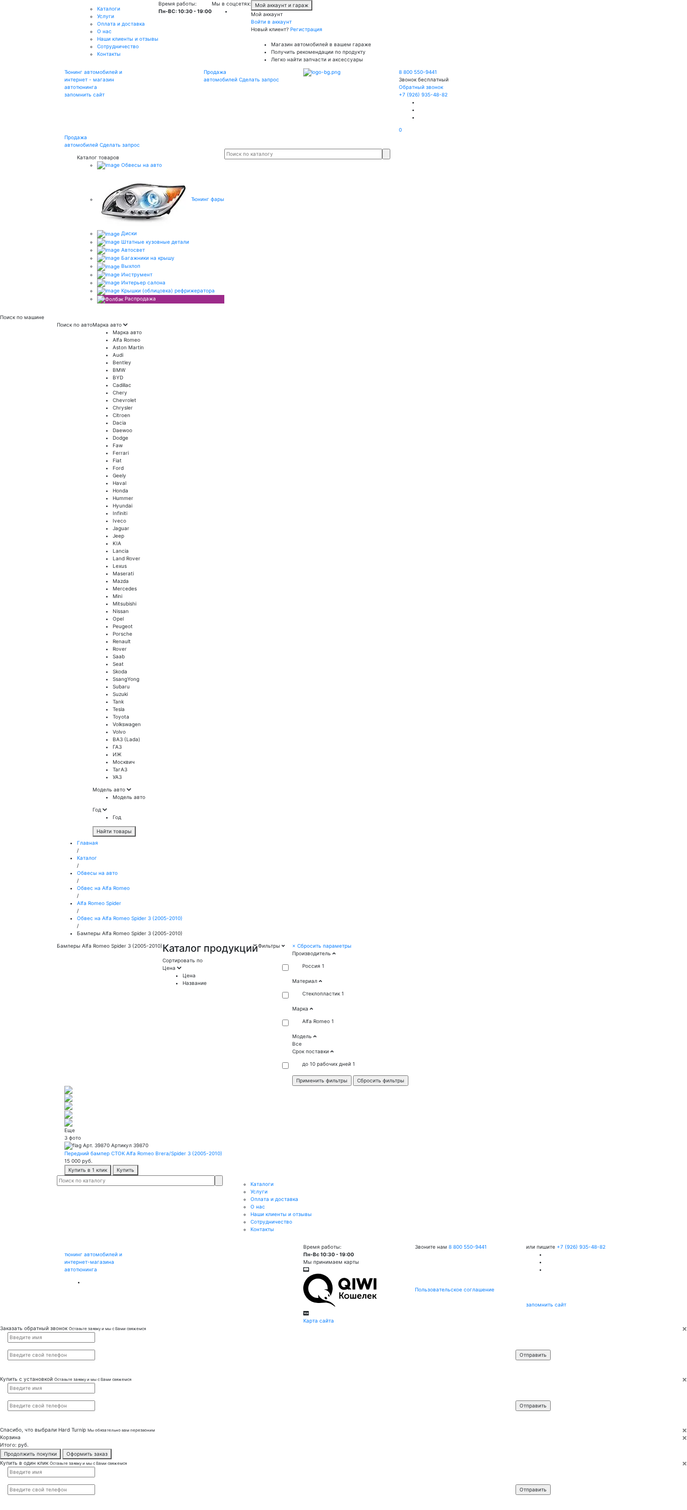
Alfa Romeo (316, 1021)
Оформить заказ (87, 1454)
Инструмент (136, 274)
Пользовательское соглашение (454, 1289)
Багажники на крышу (147, 258)
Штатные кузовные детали (154, 242)
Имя (527, 1337)
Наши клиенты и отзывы (127, 39)
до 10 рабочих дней (326, 1064)
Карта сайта (318, 1321)
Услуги (105, 16)
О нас (104, 31)
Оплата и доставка (121, 24)
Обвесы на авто (141, 165)
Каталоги (108, 9)
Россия (311, 966)
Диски (128, 233)
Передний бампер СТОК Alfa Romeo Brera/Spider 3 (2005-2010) (143, 1153)
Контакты (109, 54)
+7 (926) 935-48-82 (423, 94)
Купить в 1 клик (87, 1170)
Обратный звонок (421, 87)
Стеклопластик (321, 993)
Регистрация (306, 29)
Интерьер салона (142, 282)
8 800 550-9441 (418, 72)
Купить (125, 1170)
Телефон (531, 1345)
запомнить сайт (84, 94)
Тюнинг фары (207, 199)
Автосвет (132, 250)
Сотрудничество (118, 46)
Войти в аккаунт (271, 22)
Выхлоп (130, 266)
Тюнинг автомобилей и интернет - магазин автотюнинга (93, 79)
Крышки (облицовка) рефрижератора (167, 290)
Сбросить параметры (322, 946)
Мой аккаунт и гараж (281, 5)
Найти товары (114, 831)
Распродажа (139, 298)
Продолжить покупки (30, 1454)
